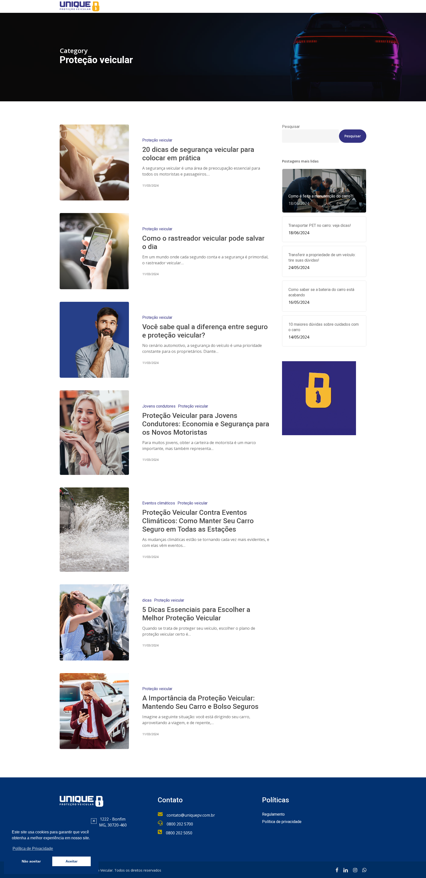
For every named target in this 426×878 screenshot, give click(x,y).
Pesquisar (291, 126)
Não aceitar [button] (31, 861)
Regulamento (273, 814)
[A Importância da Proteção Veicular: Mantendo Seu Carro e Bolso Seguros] (94, 711)
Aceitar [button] (71, 861)
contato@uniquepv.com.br (191, 815)
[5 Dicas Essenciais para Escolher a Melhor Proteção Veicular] (94, 622)
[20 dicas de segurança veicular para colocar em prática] (94, 162)
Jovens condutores (159, 406)
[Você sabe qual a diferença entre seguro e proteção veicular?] (94, 340)
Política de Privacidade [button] (33, 848)
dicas (147, 600)
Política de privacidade (282, 821)
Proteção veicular (157, 140)
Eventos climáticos (158, 503)
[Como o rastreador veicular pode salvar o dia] (94, 251)
